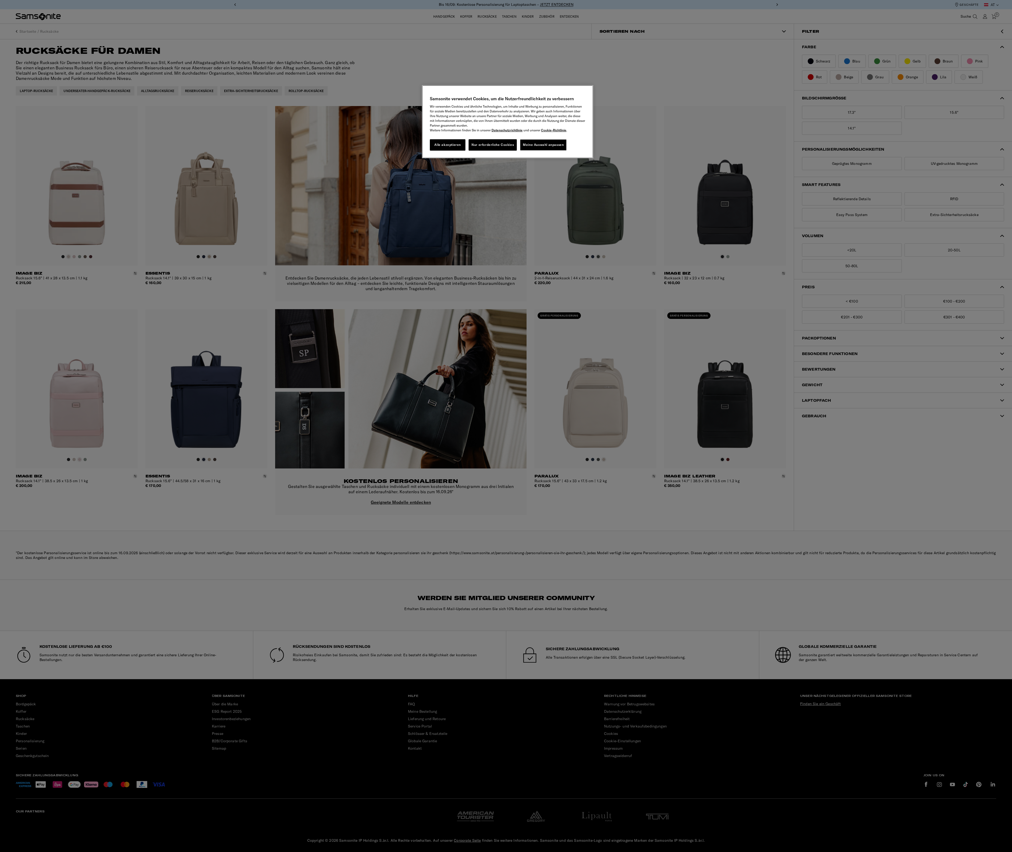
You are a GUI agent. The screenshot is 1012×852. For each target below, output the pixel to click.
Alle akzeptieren (447, 145)
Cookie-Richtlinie (553, 130)
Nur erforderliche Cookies (492, 145)
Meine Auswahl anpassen (543, 145)
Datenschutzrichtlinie (507, 130)
